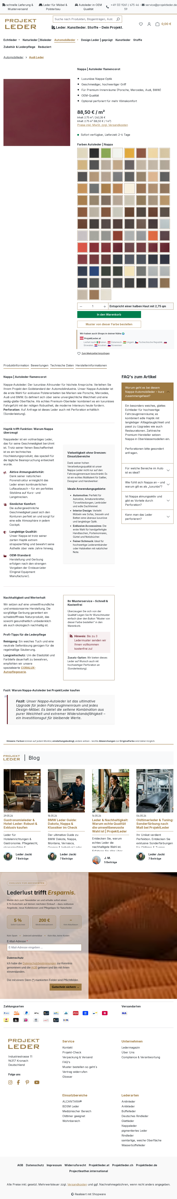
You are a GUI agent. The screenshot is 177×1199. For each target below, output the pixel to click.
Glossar (67, 1076)
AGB (34, 967)
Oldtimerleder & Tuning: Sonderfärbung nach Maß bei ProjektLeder (154, 823)
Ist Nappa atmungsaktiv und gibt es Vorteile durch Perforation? (143, 500)
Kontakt (67, 1047)
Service (68, 1041)
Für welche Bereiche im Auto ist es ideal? (144, 470)
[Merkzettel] (141, 23)
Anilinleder (128, 1101)
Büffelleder (129, 1111)
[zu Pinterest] (27, 1082)
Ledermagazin (131, 1047)
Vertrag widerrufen (74, 1072)
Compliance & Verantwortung (141, 1057)
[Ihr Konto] (149, 23)
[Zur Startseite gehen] (20, 24)
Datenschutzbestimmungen (39, 963)
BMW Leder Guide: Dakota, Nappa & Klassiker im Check (62, 823)
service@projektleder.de (161, 5)
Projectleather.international (88, 1171)
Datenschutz (35, 1165)
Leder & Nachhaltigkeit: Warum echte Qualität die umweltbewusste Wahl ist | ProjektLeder (110, 825)
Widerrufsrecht (75, 1165)
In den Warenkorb (109, 314)
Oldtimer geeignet (73, 1116)
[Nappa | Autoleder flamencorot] (36, 112)
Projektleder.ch (122, 1165)
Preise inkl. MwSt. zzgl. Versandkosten (102, 125)
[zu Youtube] (36, 1082)
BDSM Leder (70, 1106)
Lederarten (130, 1095)
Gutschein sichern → (65, 987)
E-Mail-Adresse (17, 941)
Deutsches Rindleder (135, 1116)
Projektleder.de (146, 1165)
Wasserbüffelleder (133, 1145)
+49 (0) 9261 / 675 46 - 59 (126, 7)
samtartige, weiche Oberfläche (141, 1140)
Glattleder (128, 1121)
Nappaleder (129, 1125)
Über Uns (128, 1052)
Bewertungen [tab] (39, 365)
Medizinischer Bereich (76, 1111)
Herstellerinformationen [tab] (91, 365)
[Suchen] (118, 19)
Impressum (54, 1165)
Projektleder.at (99, 1165)
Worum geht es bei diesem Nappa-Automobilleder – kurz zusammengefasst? (144, 392)
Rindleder (128, 1135)
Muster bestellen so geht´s (79, 1067)
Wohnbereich (71, 1121)
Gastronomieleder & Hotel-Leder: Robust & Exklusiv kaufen (20, 823)
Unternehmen (132, 1041)
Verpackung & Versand (77, 1057)
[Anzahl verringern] (81, 306)
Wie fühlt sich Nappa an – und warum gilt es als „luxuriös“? (145, 484)
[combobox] (83, 19)
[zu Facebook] (18, 1082)
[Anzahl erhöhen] (105, 306)
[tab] (16, 365)
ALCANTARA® (72, 1101)
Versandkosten (77, 1184)
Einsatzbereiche (74, 1095)
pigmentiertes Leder (134, 1130)
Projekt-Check (71, 1052)
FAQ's (66, 1062)
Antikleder (128, 1106)
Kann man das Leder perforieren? (138, 517)
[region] (37, 112)
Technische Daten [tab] (62, 365)
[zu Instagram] (10, 1082)
